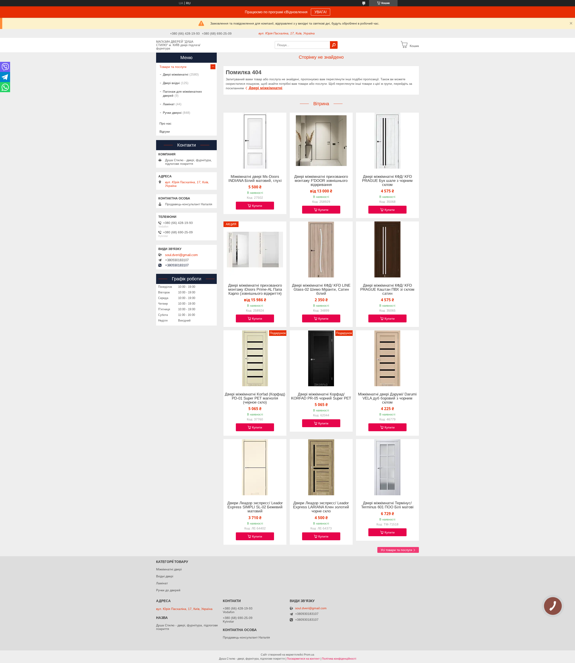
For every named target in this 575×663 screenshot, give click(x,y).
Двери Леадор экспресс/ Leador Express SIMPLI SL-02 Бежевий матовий (255, 507)
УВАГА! (320, 12)
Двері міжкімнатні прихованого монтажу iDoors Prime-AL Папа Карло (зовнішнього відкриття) (255, 290)
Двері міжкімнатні (265, 88)
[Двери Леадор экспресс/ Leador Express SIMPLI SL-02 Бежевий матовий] (254, 467)
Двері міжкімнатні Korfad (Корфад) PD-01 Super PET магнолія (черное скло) (255, 398)
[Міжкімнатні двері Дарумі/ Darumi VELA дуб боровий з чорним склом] (387, 358)
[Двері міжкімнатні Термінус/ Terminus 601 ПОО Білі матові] (387, 467)
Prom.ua (309, 654)
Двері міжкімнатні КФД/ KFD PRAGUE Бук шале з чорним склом (387, 181)
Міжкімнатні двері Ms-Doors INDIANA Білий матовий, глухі (255, 179)
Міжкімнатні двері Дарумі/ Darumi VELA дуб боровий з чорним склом (387, 398)
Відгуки (164, 131)
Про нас (165, 123)
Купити (257, 206)
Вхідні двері (164, 576)
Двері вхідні (171, 83)
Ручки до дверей (168, 590)
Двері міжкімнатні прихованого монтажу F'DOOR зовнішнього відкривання (321, 181)
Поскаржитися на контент (303, 658)
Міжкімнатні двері (169, 569)
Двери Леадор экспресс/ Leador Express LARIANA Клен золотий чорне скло (321, 507)
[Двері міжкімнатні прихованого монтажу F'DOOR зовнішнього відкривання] (321, 141)
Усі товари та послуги (396, 550)
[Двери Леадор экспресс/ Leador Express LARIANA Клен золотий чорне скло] (321, 467)
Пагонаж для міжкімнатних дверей (182, 93)
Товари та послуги (172, 67)
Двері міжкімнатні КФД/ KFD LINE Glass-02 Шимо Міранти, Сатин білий (321, 290)
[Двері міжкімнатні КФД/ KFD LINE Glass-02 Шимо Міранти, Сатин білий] (321, 249)
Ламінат (169, 104)
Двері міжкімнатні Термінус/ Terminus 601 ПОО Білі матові (387, 505)
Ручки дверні (172, 112)
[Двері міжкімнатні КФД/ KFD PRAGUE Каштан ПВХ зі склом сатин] (387, 249)
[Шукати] (334, 45)
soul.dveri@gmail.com (181, 255)
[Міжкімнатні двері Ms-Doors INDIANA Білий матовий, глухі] (254, 141)
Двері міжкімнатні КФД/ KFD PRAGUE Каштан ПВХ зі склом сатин (387, 290)
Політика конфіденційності (339, 658)
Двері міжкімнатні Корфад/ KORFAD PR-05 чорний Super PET (321, 396)
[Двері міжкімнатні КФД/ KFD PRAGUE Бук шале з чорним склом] (387, 141)
